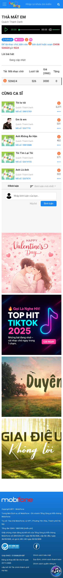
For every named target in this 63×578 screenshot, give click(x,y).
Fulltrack (8, 40)
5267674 (26, 178)
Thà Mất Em (14, 17)
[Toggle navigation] (4, 4)
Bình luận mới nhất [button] (44, 186)
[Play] (6, 30)
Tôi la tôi (21, 102)
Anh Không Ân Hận (26, 136)
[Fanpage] (36, 546)
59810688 (27, 145)
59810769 (27, 111)
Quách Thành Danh (12, 21)
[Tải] (26, 39)
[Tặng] (30, 39)
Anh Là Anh (22, 169)
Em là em (21, 119)
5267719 (26, 128)
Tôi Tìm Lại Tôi (24, 153)
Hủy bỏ (33, 203)
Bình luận (48, 203)
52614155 (27, 162)
